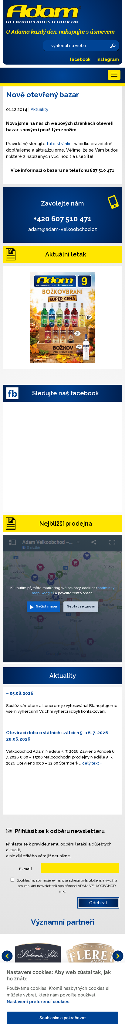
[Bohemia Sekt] (38, 955)
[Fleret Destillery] (92, 955)
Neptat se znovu (81, 606)
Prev (7, 956)
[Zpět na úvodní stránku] (62, 14)
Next (117, 956)
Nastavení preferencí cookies (38, 1001)
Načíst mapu (46, 606)
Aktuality (40, 109)
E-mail (25, 869)
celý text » (92, 763)
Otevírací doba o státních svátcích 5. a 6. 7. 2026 (57, 732)
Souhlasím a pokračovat (62, 1017)
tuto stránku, (60, 143)
